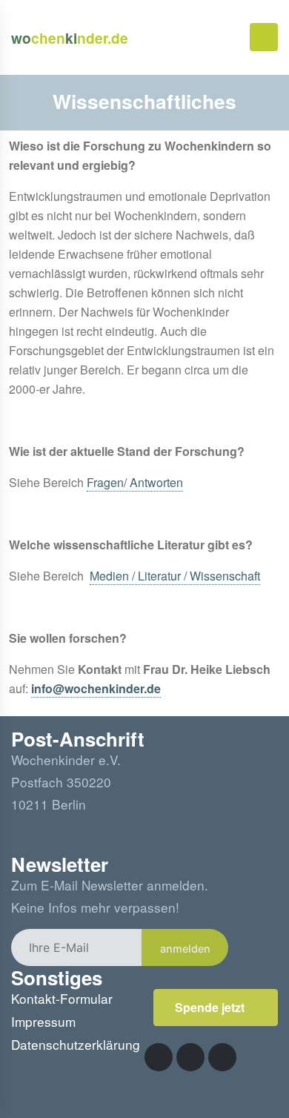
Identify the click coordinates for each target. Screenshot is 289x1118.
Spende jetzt (211, 1007)
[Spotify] (222, 1057)
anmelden (185, 948)
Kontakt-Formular (62, 998)
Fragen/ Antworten (135, 482)
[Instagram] (190, 1057)
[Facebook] (158, 1057)
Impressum (43, 1021)
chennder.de (69, 37)
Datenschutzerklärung (75, 1044)
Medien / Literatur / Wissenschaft (175, 575)
